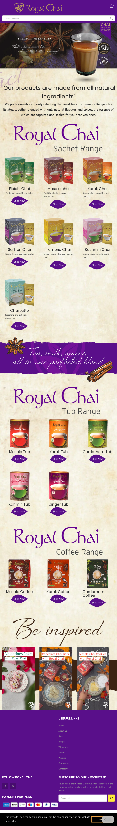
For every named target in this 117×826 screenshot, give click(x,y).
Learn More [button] (11, 821)
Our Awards (63, 763)
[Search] (111, 18)
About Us (62, 730)
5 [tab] (114, 684)
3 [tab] (114, 676)
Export (61, 752)
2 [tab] (114, 672)
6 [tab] (114, 688)
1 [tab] (114, 668)
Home (61, 725)
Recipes (61, 741)
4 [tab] (114, 680)
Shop (60, 736)
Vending (62, 757)
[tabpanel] (18, 678)
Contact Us (63, 768)
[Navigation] (4, 6)
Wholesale (63, 747)
